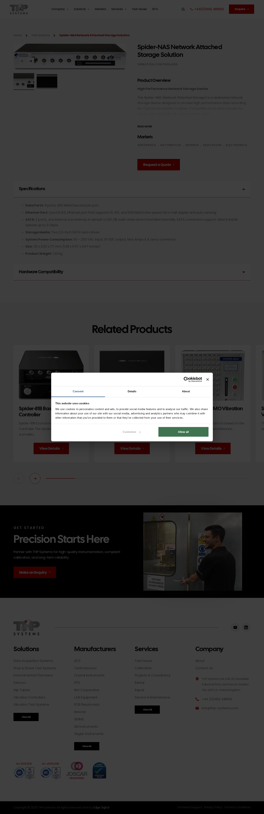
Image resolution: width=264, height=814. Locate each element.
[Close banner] (207, 379)
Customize (129, 431)
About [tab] (186, 391)
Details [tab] (132, 391)
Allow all (183, 431)
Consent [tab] (78, 391)
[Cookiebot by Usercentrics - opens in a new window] (186, 379)
